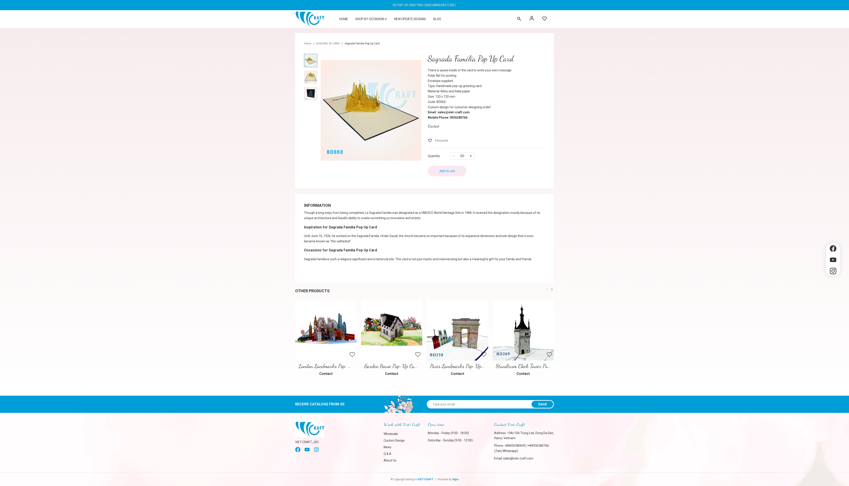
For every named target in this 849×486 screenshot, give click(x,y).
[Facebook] (297, 451)
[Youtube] (307, 451)
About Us (390, 460)
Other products (312, 291)
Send (542, 404)
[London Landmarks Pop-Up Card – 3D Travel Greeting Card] (326, 330)
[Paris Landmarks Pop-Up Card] (457, 330)
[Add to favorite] (438, 140)
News (387, 447)
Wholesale (391, 434)
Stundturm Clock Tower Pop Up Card (532, 366)
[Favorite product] (544, 19)
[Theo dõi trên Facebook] (833, 248)
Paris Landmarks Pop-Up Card (461, 366)
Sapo (455, 479)
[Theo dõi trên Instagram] (833, 271)
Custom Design (394, 440)
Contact (433, 125)
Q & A (387, 454)
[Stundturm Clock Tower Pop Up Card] (523, 330)
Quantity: (434, 156)
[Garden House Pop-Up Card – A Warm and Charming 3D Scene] (392, 330)
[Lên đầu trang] (833, 284)
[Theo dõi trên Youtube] (833, 260)
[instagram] (316, 451)
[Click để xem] (371, 110)
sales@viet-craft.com (518, 458)
